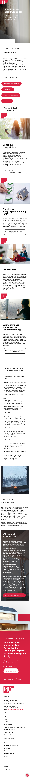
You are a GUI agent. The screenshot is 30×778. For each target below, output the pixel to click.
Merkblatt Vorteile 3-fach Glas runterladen (16, 350)
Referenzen (6, 748)
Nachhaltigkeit (7, 724)
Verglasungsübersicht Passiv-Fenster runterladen (16, 232)
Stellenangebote (8, 753)
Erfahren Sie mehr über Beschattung (14, 595)
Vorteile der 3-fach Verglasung (11, 83)
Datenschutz (7, 764)
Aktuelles (6, 751)
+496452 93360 (12, 666)
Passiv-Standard (8, 732)
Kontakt (5, 756)
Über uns (6, 743)
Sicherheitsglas (7, 89)
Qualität (5, 722)
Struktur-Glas (7, 101)
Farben (5, 719)
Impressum (7, 769)
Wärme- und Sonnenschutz (11, 95)
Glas (4, 716)
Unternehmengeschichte (11, 745)
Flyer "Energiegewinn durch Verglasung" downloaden (15, 171)
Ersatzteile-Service (9, 730)
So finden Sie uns (12, 662)
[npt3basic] (5, 2)
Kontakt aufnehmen (11, 671)
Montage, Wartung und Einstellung (14, 727)
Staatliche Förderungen (10, 735)
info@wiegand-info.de (15, 709)
